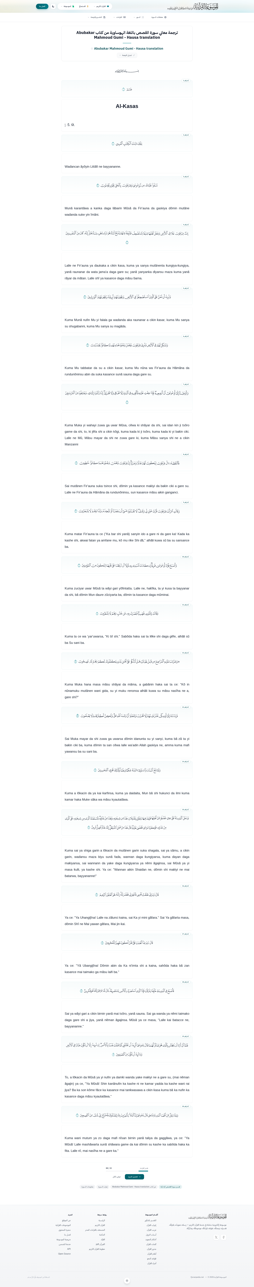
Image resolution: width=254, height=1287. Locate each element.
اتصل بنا (42, 6)
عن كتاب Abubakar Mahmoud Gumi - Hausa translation (134, 1186)
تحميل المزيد (133, 1176)
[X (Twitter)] (216, 1237)
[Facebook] (223, 1237)
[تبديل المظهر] (53, 6)
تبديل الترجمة (127, 55)
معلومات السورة (87, 1186)
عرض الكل (117, 1176)
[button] (139, 17)
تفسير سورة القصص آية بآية (170, 1186)
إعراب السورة (102, 1186)
